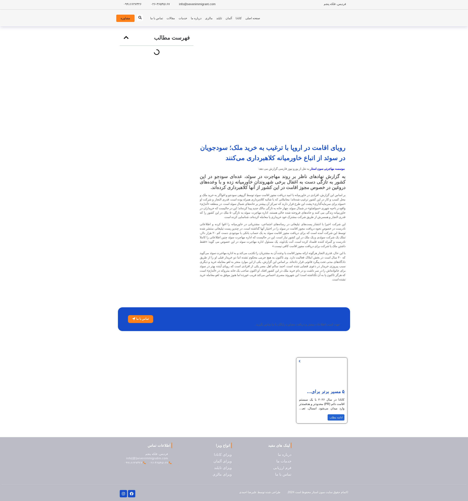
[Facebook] (131, 493)
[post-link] (299, 361)
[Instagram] (123, 493)
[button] (140, 18)
